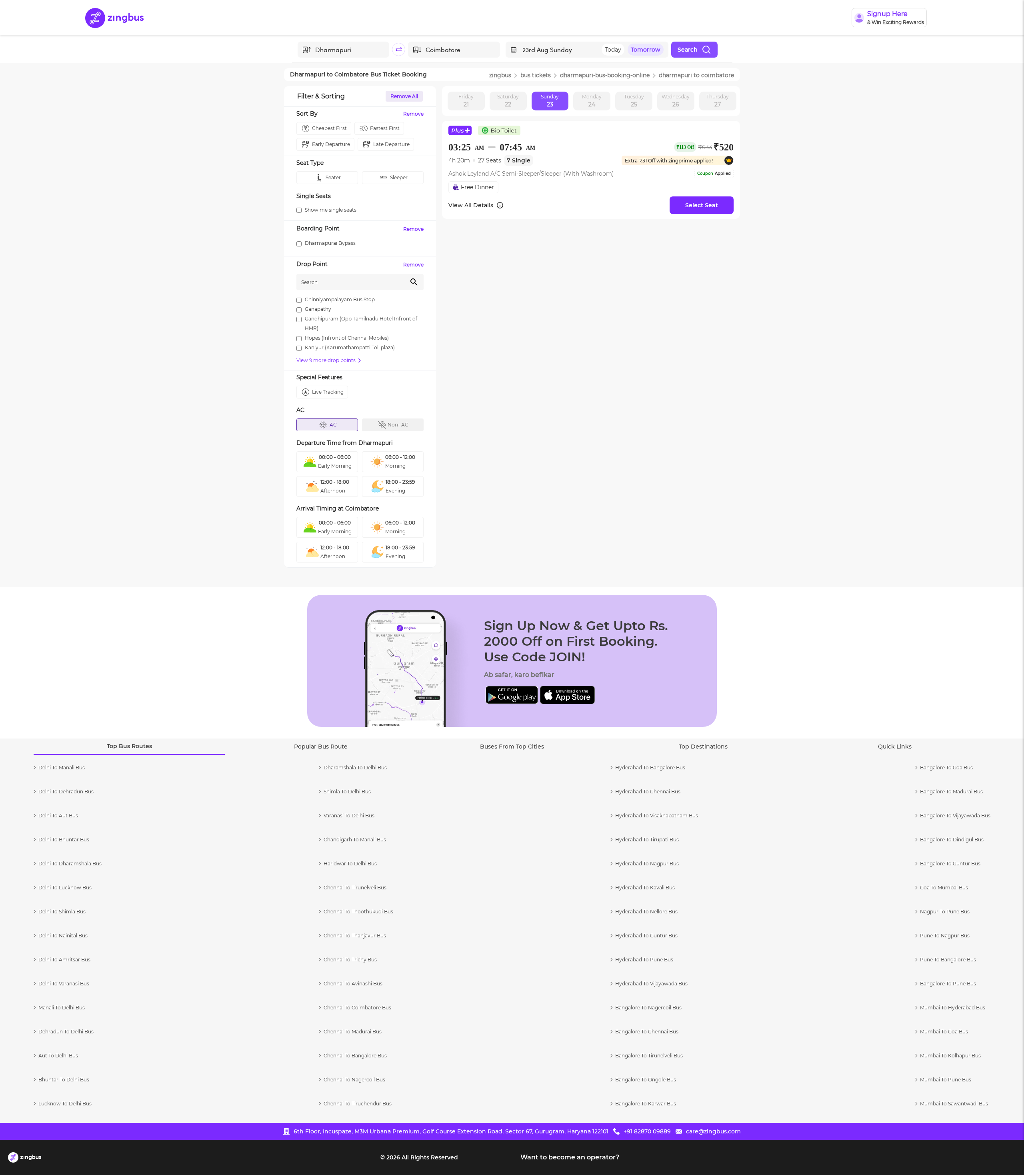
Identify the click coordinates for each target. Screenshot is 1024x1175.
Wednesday (676, 101)
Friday (466, 101)
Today (613, 49)
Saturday (508, 101)
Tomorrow (645, 49)
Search (688, 49)
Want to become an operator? (569, 1157)
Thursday (717, 101)
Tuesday (634, 101)
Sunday (550, 101)
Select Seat (701, 205)
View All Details (470, 205)
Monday (592, 101)
